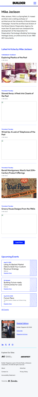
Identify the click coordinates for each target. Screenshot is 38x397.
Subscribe (20, 331)
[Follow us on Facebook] (9, 345)
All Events (5, 310)
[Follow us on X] (6, 345)
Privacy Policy (24, 371)
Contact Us (4, 371)
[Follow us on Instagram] (12, 345)
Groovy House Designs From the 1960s (18, 208)
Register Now (8, 273)
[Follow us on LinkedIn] (2, 345)
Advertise (22, 368)
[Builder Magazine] (19, 3)
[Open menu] (35, 3)
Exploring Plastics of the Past (14, 57)
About (3, 368)
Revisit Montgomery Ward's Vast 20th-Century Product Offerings (18, 171)
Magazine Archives (22, 334)
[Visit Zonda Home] (9, 381)
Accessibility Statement (8, 375)
